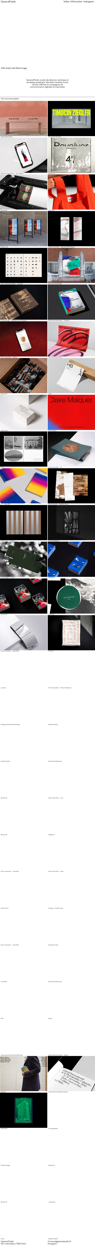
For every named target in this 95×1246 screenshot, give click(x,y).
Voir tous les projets (10, 99)
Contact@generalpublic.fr (59, 1242)
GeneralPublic (7, 1242)
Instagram (52, 1244)
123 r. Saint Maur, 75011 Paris (13, 1244)
